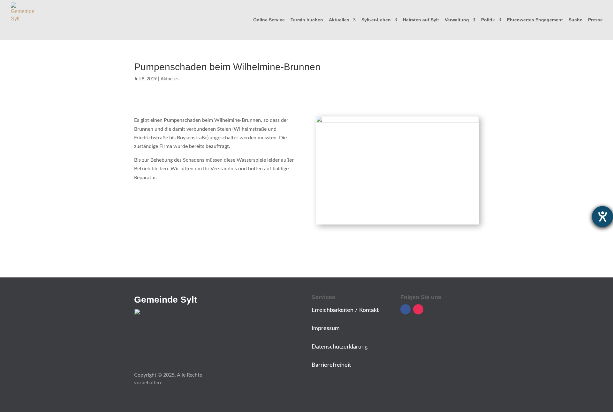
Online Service (269, 20)
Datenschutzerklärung (339, 347)
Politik (488, 20)
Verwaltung (457, 20)
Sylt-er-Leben (376, 20)
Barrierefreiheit (331, 365)
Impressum (326, 328)
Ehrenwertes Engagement (535, 20)
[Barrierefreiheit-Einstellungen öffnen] (602, 216)
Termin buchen (307, 20)
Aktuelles (339, 20)
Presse (595, 20)
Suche (575, 20)
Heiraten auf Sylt (421, 20)
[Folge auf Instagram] (418, 309)
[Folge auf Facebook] (405, 309)
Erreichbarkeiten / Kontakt (345, 310)
